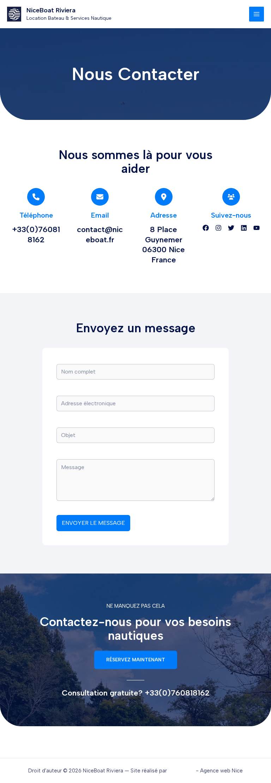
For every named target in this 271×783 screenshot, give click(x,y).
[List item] (206, 228)
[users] (231, 197)
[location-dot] (164, 197)
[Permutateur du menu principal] (256, 14)
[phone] (36, 197)
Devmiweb (181, 770)
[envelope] (100, 197)
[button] (135, 660)
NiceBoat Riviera (51, 10)
